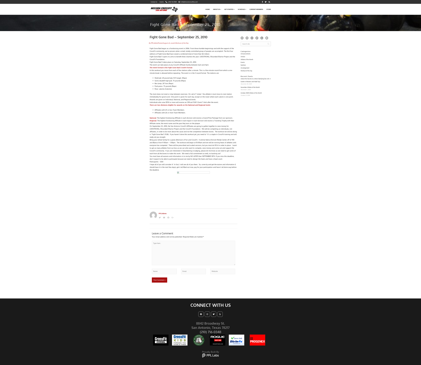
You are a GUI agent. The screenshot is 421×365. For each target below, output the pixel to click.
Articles (243, 56)
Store (268, 9)
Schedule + (242, 9)
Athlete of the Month (247, 59)
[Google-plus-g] (172, 217)
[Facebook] (168, 217)
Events (243, 62)
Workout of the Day (182, 43)
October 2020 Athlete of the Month (251, 93)
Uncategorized (245, 68)
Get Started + (229, 9)
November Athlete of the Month (250, 87)
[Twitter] (160, 217)
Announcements (245, 54)
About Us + (217, 9)
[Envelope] (164, 217)
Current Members (256, 9)
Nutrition (243, 65)
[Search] (268, 44)
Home (207, 9)
